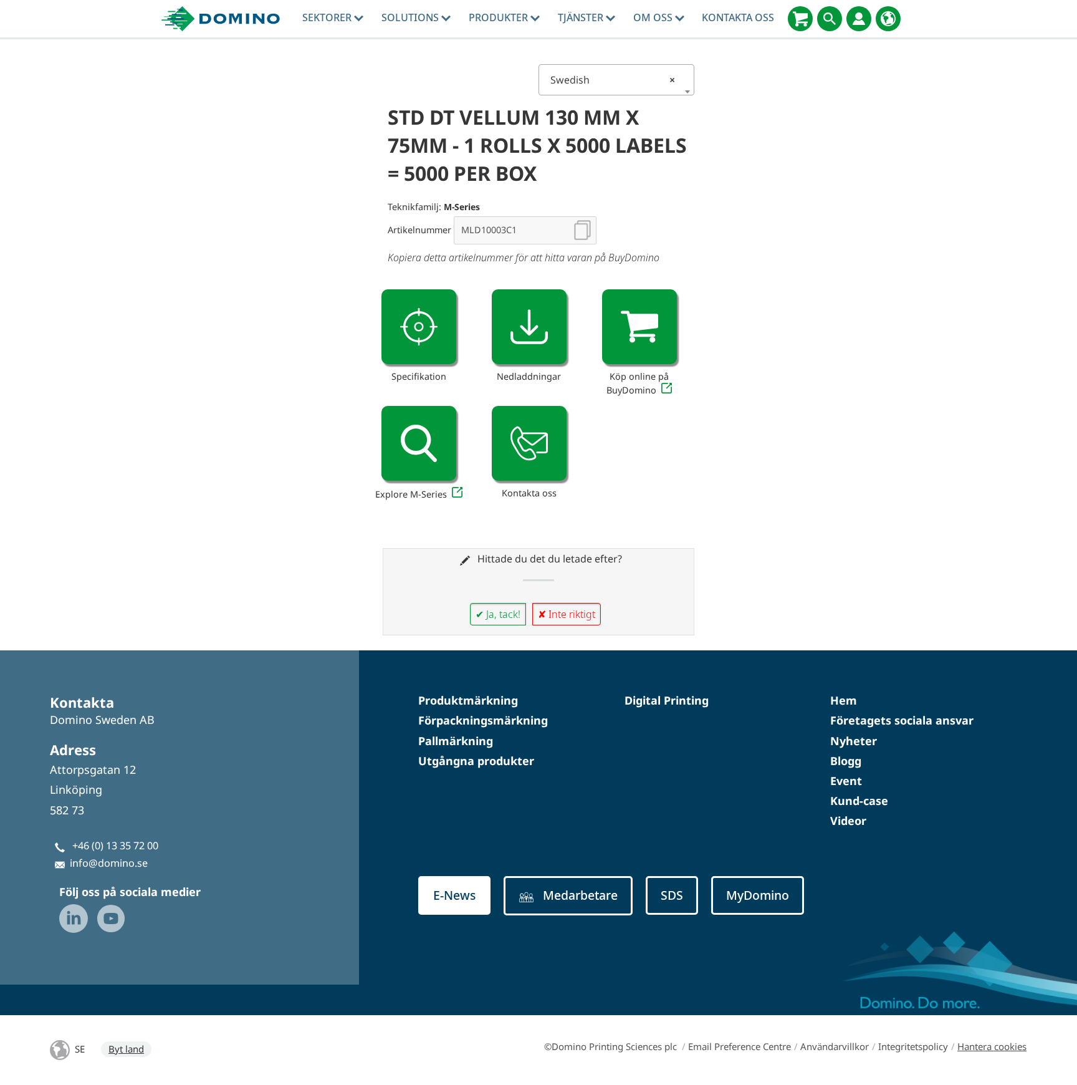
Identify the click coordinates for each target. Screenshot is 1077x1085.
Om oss (654, 17)
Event (846, 780)
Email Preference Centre (739, 1046)
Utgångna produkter (476, 760)
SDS (672, 895)
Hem (843, 700)
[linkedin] (73, 918)
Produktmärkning (468, 700)
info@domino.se (109, 863)
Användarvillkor (834, 1046)
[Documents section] (529, 326)
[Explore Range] (418, 443)
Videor (848, 820)
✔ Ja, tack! (498, 614)
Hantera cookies (992, 1046)
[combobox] (616, 79)
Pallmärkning (455, 740)
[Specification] (418, 326)
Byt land (126, 1049)
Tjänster (582, 17)
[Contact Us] (529, 443)
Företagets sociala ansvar (902, 720)
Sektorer (328, 17)
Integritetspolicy (913, 1046)
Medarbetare (580, 895)
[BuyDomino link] (639, 326)
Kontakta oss (738, 17)
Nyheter (853, 740)
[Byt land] (888, 18)
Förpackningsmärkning (483, 720)
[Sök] (829, 18)
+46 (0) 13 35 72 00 (115, 845)
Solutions (411, 17)
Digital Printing (667, 700)
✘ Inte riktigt (566, 614)
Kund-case (859, 800)
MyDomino (757, 895)
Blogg (845, 760)
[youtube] (111, 918)
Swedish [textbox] (612, 80)
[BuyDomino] (800, 18)
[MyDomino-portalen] (858, 18)
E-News (454, 895)
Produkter (499, 17)
